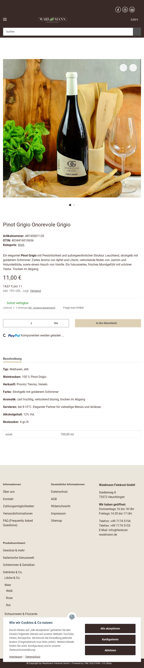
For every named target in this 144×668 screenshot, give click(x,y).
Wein (7, 585)
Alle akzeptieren (110, 628)
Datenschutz (33, 656)
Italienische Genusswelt (18, 557)
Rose (9, 598)
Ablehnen (110, 650)
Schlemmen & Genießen (19, 565)
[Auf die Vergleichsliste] (123, 68)
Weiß (21, 245)
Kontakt (8, 499)
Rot (8, 605)
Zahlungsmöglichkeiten (18, 506)
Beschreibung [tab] (12, 359)
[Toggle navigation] (5, 17)
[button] (102, 19)
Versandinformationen (18, 513)
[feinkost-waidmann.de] (52, 19)
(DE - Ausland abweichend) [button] (41, 308)
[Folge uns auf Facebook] (118, 9)
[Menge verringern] (7, 323)
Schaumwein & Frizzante (20, 614)
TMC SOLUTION (92, 663)
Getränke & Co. (12, 572)
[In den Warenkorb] (6, 57)
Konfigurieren (110, 639)
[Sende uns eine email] (132, 9)
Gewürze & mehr (14, 550)
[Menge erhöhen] (65, 323)
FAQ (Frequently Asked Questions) (18, 523)
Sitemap (56, 520)
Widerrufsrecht (60, 506)
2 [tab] (74, 205)
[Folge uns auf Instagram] (125, 9)
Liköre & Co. (12, 578)
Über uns (9, 491)
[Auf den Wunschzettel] (133, 68)
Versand (35, 291)
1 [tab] (70, 205)
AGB (54, 499)
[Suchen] (137, 32)
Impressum (15, 656)
